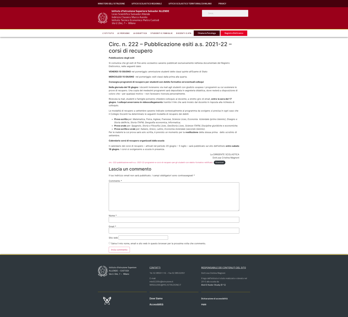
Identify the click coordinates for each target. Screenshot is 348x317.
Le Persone (123, 33)
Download (219, 162)
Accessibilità (156, 304)
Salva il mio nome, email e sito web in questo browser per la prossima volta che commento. (158, 243)
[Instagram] (229, 25)
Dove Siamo (156, 298)
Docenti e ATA (183, 33)
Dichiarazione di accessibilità (214, 298)
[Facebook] (127, 300)
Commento (115, 181)
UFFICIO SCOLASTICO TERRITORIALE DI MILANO (190, 3)
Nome (113, 215)
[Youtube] (221, 25)
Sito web (113, 238)
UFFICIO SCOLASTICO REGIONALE (147, 3)
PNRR (203, 304)
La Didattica (140, 33)
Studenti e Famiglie (161, 33)
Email (112, 226)
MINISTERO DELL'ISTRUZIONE (111, 3)
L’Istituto (108, 33)
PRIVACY (222, 3)
